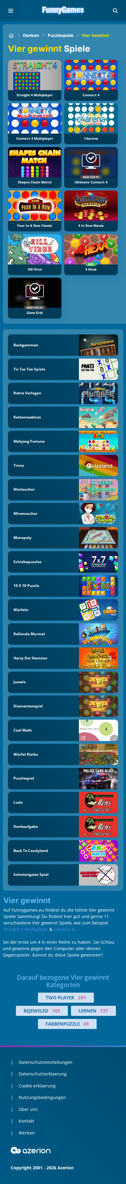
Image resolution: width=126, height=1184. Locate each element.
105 (56, 1011)
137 (104, 1011)
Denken (31, 35)
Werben (27, 1133)
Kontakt (26, 1121)
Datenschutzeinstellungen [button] (45, 1062)
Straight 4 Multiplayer (25, 929)
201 (82, 997)
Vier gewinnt (95, 35)
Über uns (28, 1109)
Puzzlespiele (60, 35)
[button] (115, 10)
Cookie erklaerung (37, 1086)
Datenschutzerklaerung (43, 1074)
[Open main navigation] (10, 10)
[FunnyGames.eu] (11, 35)
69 (86, 1024)
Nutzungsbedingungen (42, 1097)
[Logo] (63, 10)
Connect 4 (64, 929)
